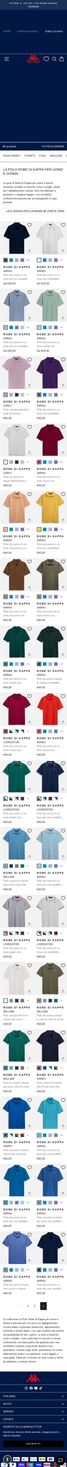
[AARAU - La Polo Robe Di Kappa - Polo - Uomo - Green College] (5, 664)
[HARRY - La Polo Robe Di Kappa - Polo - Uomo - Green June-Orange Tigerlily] (56, 1068)
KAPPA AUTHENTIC (28, 31)
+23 (28, 260)
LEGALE (8, 1419)
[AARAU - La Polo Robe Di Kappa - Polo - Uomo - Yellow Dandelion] (39, 529)
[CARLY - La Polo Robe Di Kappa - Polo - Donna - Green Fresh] (22, 395)
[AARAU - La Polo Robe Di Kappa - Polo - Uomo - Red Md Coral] (39, 731)
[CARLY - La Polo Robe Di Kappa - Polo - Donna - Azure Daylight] (11, 395)
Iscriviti (33, 1444)
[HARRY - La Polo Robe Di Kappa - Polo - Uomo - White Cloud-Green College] (50, 1068)
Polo (42, 155)
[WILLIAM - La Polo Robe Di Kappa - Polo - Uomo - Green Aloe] (17, 866)
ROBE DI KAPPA (54, 31)
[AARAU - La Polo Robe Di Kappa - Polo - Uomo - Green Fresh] (39, 327)
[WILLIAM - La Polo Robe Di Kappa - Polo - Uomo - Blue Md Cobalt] (11, 866)
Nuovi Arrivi (11, 155)
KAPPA (7, 31)
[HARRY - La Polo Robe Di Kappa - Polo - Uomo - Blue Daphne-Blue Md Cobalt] (44, 1068)
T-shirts (30, 155)
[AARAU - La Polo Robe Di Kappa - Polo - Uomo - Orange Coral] (5, 529)
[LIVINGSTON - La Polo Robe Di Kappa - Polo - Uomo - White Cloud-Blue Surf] (22, 731)
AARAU (16, 273)
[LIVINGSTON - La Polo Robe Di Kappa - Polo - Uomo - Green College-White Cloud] (5, 798)
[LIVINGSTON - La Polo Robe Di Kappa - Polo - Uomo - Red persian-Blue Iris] (5, 731)
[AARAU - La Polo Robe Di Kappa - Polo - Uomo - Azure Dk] (22, 260)
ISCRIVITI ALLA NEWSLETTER (22, 1426)
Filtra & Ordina (53, 146)
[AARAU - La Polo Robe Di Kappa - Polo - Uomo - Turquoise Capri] (39, 1135)
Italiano (9, 1396)
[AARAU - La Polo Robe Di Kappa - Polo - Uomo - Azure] (11, 260)
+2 (28, 731)
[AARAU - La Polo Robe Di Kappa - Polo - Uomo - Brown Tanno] (5, 596)
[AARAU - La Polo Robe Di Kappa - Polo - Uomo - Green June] (39, 664)
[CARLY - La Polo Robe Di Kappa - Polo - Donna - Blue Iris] (17, 395)
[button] (7, 1459)
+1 (61, 1068)
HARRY (50, 1080)
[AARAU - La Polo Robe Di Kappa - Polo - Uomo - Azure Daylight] (17, 260)
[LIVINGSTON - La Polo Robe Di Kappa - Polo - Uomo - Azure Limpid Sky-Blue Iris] (17, 731)
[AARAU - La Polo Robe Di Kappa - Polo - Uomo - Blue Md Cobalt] (39, 1270)
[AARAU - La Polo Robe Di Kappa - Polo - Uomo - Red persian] (39, 462)
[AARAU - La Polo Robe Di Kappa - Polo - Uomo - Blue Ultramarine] (39, 1202)
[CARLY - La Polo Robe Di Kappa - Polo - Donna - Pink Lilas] (5, 395)
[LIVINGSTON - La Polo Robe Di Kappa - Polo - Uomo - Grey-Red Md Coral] (5, 933)
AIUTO (7, 1403)
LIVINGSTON (16, 744)
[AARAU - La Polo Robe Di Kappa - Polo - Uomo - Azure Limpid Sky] (22, 327)
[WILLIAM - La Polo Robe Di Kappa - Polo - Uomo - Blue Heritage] (5, 866)
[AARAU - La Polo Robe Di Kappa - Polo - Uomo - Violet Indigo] (39, 395)
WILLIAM (16, 878)
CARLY (16, 407)
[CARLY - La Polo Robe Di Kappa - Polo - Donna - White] (5, 462)
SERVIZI (8, 1411)
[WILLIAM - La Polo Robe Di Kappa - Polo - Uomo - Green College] (22, 866)
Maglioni (56, 155)
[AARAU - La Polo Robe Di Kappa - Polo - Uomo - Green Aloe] (39, 596)
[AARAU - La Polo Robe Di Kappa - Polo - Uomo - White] (39, 260)
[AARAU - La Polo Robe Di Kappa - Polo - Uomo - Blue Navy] (5, 260)
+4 (28, 395)
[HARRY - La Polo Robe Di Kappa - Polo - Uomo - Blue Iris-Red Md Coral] (39, 1068)
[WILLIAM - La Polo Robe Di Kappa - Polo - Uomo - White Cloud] (5, 1000)
